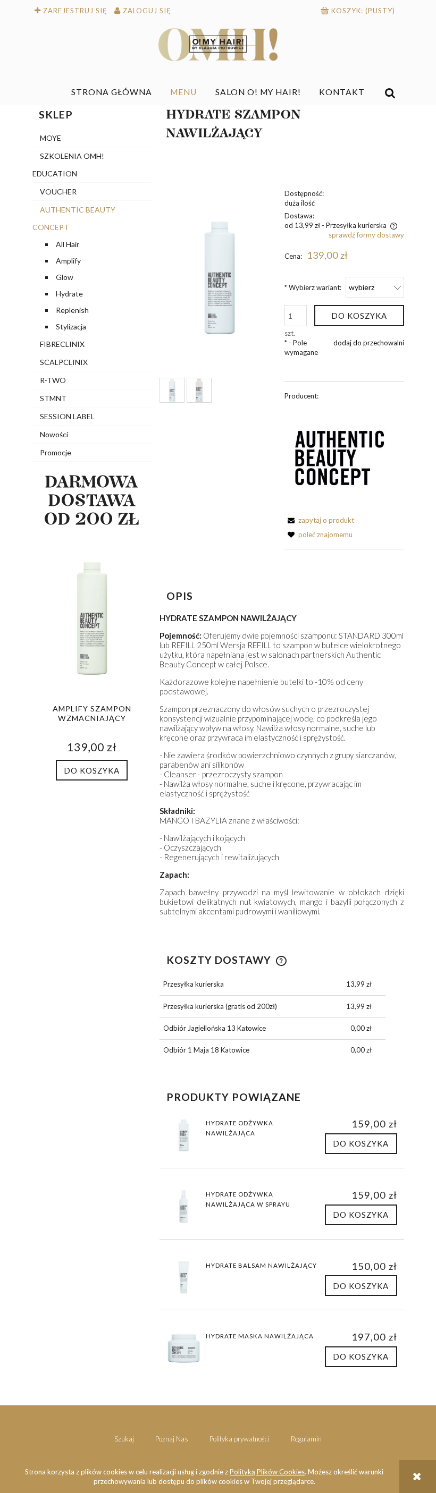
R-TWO (53, 380)
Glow (64, 277)
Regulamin (306, 1439)
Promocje (55, 452)
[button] (319, 520)
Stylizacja (71, 326)
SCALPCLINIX (64, 362)
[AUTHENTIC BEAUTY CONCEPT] (339, 457)
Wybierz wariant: (312, 287)
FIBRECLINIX (62, 344)
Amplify (68, 260)
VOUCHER (58, 191)
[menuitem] (112, 92)
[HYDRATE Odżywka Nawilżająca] (183, 1135)
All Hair (67, 244)
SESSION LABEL (67, 416)
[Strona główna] (218, 44)
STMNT (53, 398)
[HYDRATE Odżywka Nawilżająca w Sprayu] (183, 1206)
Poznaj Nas (171, 1439)
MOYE (50, 137)
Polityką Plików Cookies (267, 1471)
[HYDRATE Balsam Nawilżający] (183, 1277)
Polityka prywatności (239, 1439)
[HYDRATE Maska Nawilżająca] (183, 1348)
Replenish (72, 310)
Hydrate (69, 293)
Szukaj (124, 1439)
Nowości (54, 434)
